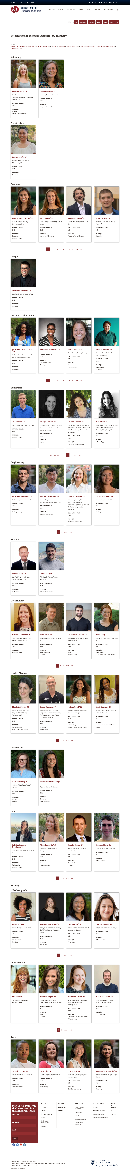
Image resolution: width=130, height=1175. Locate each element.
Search (116, 10)
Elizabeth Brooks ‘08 (20, 707)
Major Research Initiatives (79, 1108)
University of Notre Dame (28, 1161)
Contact (43, 1111)
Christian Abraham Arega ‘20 (22, 350)
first (50, 455)
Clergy (34, 46)
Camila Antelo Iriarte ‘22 (22, 218)
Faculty (77, 1116)
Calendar (96, 9)
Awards (43, 1117)
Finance (68, 46)
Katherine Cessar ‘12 (76, 996)
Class (105, 22)
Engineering (61, 46)
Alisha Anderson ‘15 (76, 349)
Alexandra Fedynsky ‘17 (50, 924)
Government (75, 46)
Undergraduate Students (79, 1123)
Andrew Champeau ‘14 (49, 496)
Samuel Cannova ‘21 (76, 218)
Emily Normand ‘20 (76, 422)
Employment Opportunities (45, 1122)
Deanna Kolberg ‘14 (104, 924)
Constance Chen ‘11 (20, 157)
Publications (78, 1112)
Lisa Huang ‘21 (74, 1071)
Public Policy (14, 48)
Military (103, 46)
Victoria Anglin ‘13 (48, 845)
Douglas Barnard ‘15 (76, 845)
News (112, 1111)
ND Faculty (96, 1107)
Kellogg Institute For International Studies (23, 1163)
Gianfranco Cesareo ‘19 (77, 634)
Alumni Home (114, 22)
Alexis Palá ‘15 (102, 422)
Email (14, 1130)
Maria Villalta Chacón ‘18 (106, 1071)
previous (56, 455)
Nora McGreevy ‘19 (20, 781)
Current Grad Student (43, 46)
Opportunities (83, 9)
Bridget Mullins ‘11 (48, 422)
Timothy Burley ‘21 (20, 1071)
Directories (61, 1107)
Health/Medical (84, 46)
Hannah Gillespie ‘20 (76, 496)
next (76, 249)
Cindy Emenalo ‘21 (103, 707)
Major (98, 22)
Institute (43, 1107)
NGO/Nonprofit (110, 46)
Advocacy (13, 46)
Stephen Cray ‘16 (19, 573)
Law (98, 46)
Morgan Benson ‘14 (104, 349)
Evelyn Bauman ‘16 (20, 91)
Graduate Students (81, 1119)
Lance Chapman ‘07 (48, 707)
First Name (16, 1114)
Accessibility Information (18, 1168)
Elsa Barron (17, 996)
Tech (20, 48)
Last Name (16, 1122)
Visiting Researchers (99, 1111)
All (76, 22)
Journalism (93, 46)
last (81, 249)
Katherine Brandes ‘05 (21, 634)
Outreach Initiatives (47, 1114)
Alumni (60, 1111)
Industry (91, 22)
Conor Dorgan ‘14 (47, 573)
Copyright (14, 1161)
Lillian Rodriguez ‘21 (104, 496)
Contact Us (33, 1166)
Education (54, 46)
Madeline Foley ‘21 (48, 91)
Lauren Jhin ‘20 (74, 924)
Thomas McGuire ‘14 (20, 422)
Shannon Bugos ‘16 (48, 996)
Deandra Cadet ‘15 (19, 924)
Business (28, 46)
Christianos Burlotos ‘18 (22, 496)
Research (70, 9)
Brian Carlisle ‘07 (103, 218)
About (51, 9)
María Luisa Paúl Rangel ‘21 (50, 782)
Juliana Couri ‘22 (75, 707)
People (60, 9)
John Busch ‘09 (46, 634)
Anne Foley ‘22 (102, 634)
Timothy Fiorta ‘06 (103, 845)
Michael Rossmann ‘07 (21, 290)
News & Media (107, 9)
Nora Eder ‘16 (45, 1071)
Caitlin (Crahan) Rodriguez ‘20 (19, 846)
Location (83, 22)
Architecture (21, 46)
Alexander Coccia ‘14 (104, 996)
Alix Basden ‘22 (46, 218)
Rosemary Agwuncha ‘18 (50, 349)
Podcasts (113, 1114)
